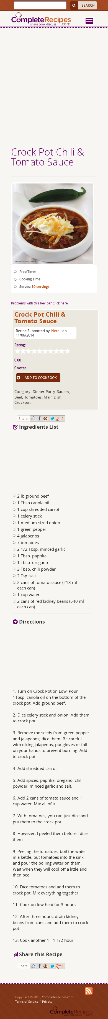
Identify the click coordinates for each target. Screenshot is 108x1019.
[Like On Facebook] (33, 418)
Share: (24, 418)
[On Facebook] (39, 418)
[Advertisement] (54, 88)
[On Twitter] (52, 418)
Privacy (47, 1001)
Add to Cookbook (41, 377)
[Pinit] (45, 418)
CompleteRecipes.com (57, 997)
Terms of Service (26, 1001)
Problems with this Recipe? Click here (39, 303)
